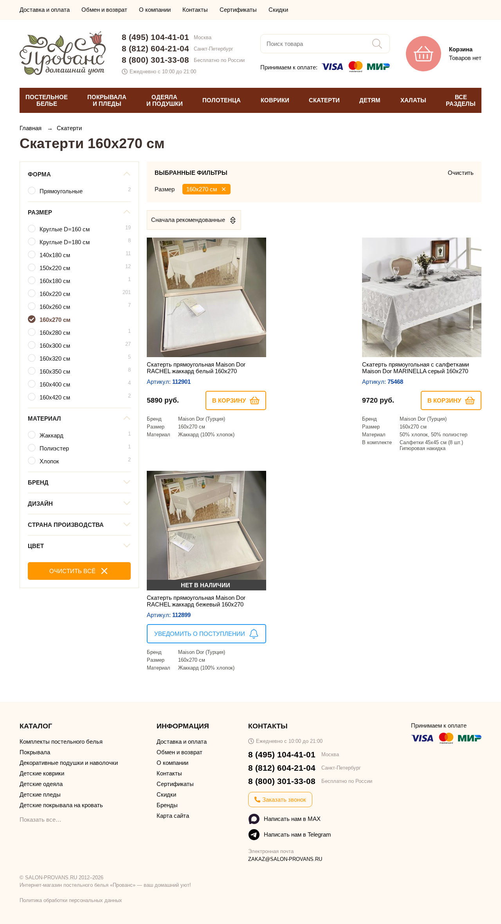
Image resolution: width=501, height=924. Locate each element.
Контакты (195, 9)
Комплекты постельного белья (61, 741)
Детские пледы (40, 794)
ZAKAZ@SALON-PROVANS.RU (285, 859)
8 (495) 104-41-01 (155, 37)
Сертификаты (238, 9)
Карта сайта (173, 815)
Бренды (167, 805)
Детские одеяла (41, 784)
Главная (31, 128)
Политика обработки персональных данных (71, 900)
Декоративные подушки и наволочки (69, 762)
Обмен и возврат (104, 9)
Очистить (461, 172)
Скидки (278, 9)
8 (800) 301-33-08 (155, 59)
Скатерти (69, 128)
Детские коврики (42, 773)
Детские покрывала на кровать (61, 805)
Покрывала (35, 752)
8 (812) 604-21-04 (155, 48)
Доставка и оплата (45, 9)
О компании (155, 9)
